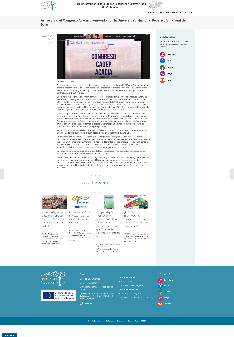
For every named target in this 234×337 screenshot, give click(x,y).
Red (150, 12)
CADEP (159, 12)
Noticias (50, 42)
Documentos (172, 12)
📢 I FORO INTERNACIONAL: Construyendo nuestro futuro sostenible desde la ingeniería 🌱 (136, 219)
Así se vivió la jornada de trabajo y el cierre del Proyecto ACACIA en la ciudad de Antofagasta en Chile (54, 219)
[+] (54, 202)
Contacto (187, 12)
